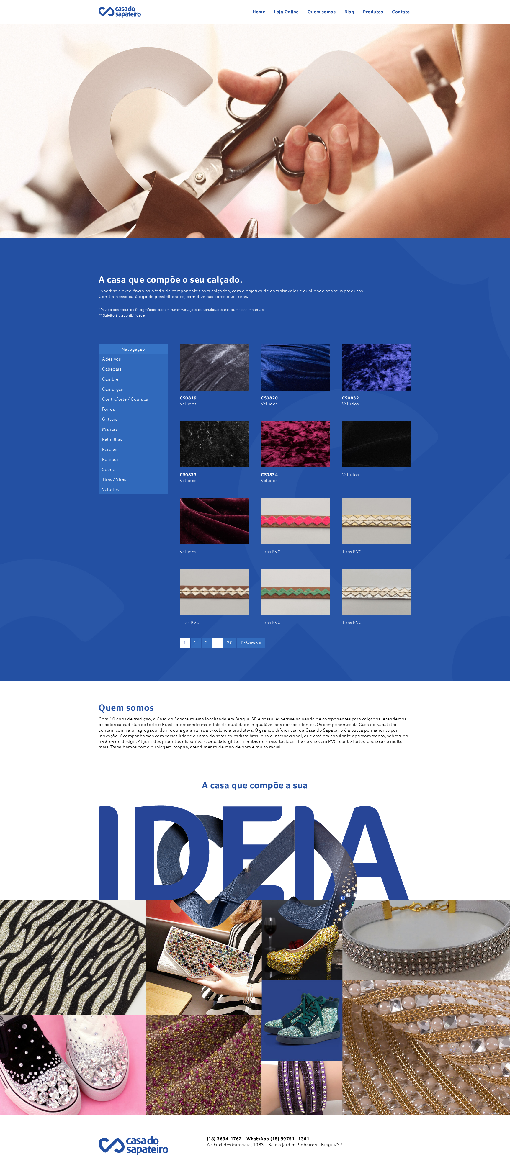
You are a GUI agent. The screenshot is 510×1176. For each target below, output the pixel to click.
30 (230, 643)
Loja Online (286, 11)
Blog (349, 11)
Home (259, 11)
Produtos (373, 11)
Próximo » (251, 643)
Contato (401, 11)
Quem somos (322, 11)
